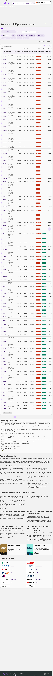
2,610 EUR (38, 206)
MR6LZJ (4, 266)
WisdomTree (38, 585)
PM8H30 (4, 402)
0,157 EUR (38, 88)
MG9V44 (4, 150)
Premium (28, 3)
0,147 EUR (44, 320)
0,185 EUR (44, 338)
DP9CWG (5, 310)
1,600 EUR (38, 153)
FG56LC (4, 289)
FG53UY (4, 246)
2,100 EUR (38, 142)
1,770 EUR (38, 130)
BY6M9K (4, 263)
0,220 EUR (44, 316)
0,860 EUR (38, 104)
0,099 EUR (44, 246)
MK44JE (4, 119)
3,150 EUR (38, 222)
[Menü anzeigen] (13, 3)
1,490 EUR (38, 150)
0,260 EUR (44, 388)
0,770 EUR (38, 70)
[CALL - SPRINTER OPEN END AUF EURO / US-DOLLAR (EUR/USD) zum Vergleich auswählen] (2, 256)
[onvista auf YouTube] (13, 675)
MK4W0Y (5, 96)
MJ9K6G (4, 189)
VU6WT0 (4, 388)
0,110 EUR (44, 242)
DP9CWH (5, 276)
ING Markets (13, 572)
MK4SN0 (4, 108)
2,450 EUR (38, 119)
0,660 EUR (38, 92)
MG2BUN (5, 193)
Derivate (6, 6)
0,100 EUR (38, 242)
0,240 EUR (44, 358)
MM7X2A (4, 138)
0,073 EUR (38, 67)
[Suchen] (39, 3)
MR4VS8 (4, 63)
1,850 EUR (38, 166)
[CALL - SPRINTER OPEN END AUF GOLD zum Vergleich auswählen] (2, 384)
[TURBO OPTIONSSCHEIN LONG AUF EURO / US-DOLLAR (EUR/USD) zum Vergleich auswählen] (2, 300)
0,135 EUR (44, 256)
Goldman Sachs (39, 566)
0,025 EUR (38, 56)
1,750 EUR (38, 160)
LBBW (37, 576)
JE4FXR (4, 358)
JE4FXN (4, 296)
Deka (37, 562)
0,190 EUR (44, 283)
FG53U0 (4, 331)
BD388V (4, 324)
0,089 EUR (38, 246)
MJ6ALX (4, 134)
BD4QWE (5, 338)
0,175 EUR (38, 338)
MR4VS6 (4, 74)
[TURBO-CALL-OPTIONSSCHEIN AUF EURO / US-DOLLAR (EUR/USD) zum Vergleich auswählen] (2, 324)
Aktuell (16, 3)
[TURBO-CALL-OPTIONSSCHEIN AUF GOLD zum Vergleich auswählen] (2, 364)
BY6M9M (4, 293)
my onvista (22, 3)
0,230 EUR (44, 328)
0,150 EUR (44, 259)
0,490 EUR (38, 196)
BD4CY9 (4, 256)
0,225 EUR (44, 324)
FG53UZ (4, 279)
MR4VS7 (4, 59)
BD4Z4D (4, 364)
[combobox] (29, 32)
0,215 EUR (38, 108)
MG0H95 (4, 199)
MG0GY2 (4, 163)
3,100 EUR (38, 138)
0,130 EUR (38, 82)
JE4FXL (4, 259)
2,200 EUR (38, 199)
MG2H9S (4, 210)
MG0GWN (5, 185)
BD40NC (4, 378)
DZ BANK (12, 566)
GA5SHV (4, 233)
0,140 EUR (38, 259)
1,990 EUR (38, 134)
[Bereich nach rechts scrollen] (49, 229)
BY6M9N (4, 303)
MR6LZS (4, 367)
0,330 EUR (38, 63)
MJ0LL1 (4, 116)
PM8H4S (4, 300)
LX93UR (4, 306)
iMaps (37, 569)
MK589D (4, 112)
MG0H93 (4, 222)
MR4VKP (4, 82)
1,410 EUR (38, 112)
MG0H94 (4, 203)
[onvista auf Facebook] (11, 675)
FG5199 (4, 374)
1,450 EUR (44, 408)
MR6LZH (4, 341)
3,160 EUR (38, 188)
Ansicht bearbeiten (45, 45)
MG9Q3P (4, 160)
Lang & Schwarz (14, 576)
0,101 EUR (38, 320)
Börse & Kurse (2, 6)
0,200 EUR (38, 306)
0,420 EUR (38, 74)
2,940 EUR (38, 170)
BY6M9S (4, 398)
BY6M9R (4, 371)
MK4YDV (4, 104)
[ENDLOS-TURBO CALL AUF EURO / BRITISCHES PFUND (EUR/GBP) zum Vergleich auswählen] (2, 334)
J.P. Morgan (38, 572)
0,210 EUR (44, 306)
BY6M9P (4, 313)
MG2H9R (4, 225)
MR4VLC (4, 85)
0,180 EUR (38, 283)
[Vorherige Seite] (12, 417)
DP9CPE (4, 273)
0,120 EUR (38, 249)
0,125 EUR (38, 256)
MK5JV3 (4, 78)
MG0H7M (5, 178)
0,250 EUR (44, 381)
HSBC (12, 569)
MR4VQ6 (4, 56)
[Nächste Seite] (40, 417)
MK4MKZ (4, 126)
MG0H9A (5, 130)
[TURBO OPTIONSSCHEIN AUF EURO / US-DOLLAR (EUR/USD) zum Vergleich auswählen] (2, 306)
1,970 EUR (38, 174)
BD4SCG (4, 384)
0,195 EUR (38, 59)
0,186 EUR (44, 348)
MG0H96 (4, 174)
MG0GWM (5, 206)
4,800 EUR (38, 181)
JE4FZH (4, 395)
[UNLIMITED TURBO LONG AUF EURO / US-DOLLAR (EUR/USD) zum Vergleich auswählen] (2, 263)
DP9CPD (4, 361)
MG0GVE (5, 196)
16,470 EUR (38, 233)
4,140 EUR (38, 210)
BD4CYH (4, 405)
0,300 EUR (38, 367)
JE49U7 (4, 316)
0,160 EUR (44, 269)
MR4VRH (5, 70)
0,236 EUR (38, 116)
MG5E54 (4, 170)
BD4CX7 (4, 328)
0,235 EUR (38, 351)
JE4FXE (4, 286)
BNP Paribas (13, 562)
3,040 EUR (38, 218)
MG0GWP (5, 215)
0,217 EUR (44, 341)
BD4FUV (4, 351)
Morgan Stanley (13, 579)
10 (37, 417)
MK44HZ (4, 88)
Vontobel (12, 585)
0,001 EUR (38, 364)
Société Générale (39, 579)
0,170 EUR (44, 286)
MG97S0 (4, 156)
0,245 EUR (44, 351)
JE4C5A (4, 392)
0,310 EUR (44, 367)
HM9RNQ (5, 249)
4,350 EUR (38, 163)
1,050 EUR (38, 96)
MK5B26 (4, 122)
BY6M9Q (4, 354)
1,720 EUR (38, 156)
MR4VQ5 (4, 67)
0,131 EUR (44, 266)
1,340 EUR (38, 85)
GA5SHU (4, 238)
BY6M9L (4, 269)
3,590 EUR (38, 225)
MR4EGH (5, 348)
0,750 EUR (38, 78)
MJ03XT (4, 320)
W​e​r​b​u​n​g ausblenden (35, 598)
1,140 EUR (38, 126)
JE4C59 (4, 252)
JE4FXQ (4, 242)
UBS (11, 582)
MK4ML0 (4, 100)
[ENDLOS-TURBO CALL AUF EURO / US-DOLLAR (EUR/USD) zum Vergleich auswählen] (2, 273)
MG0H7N (5, 146)
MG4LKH (4, 219)
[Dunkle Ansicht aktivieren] (6, 0)
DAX (20, 675)
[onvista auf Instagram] (15, 675)
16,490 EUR (44, 233)
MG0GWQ (5, 142)
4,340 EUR (38, 214)
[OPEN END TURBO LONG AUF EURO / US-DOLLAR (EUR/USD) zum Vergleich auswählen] (2, 266)
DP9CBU (4, 334)
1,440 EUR (38, 408)
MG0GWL (5, 229)
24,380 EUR (44, 238)
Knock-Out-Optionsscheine (12, 6)
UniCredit (37, 582)
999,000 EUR (44, 364)
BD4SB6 (4, 408)
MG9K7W (5, 153)
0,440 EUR (38, 178)
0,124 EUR (38, 266)
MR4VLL (4, 92)
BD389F (4, 344)
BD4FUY (4, 283)
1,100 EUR (38, 122)
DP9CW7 (5, 381)
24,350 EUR (38, 238)
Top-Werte (36, 675)
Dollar (27, 675)
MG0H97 (4, 167)
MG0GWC (5, 181)
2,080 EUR (38, 192)
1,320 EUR (38, 100)
